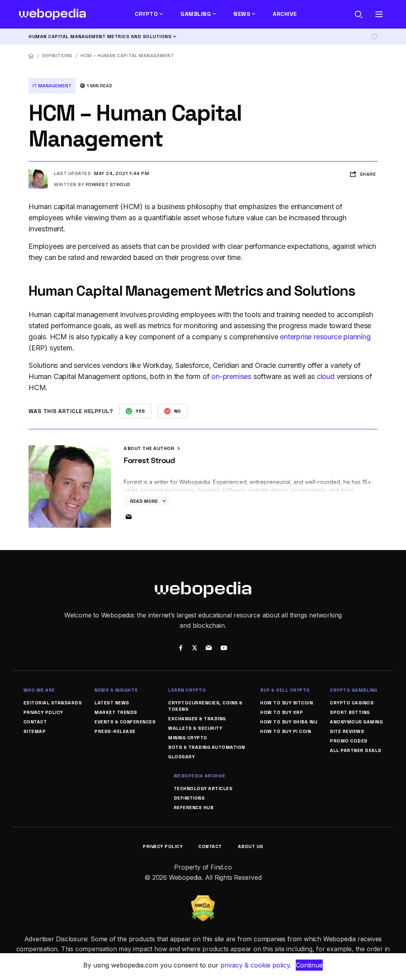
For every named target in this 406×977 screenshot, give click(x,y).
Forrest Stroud (108, 184)
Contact (35, 722)
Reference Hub (194, 807)
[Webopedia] (52, 14)
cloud (326, 376)
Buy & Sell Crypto (285, 690)
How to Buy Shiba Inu (288, 722)
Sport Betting (350, 712)
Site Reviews (347, 731)
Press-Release (115, 731)
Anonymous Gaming (356, 722)
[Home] (31, 55)
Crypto (146, 13)
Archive (285, 13)
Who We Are (39, 690)
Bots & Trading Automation (206, 747)
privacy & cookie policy (255, 965)
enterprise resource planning (325, 337)
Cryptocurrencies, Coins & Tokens (205, 706)
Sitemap (34, 731)
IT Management (52, 86)
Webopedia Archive (200, 776)
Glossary (181, 757)
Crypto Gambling (353, 690)
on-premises (231, 376)
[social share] (181, 649)
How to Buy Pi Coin (285, 731)
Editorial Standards (52, 703)
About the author (150, 448)
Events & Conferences (124, 722)
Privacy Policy (43, 712)
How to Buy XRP (281, 712)
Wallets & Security (195, 728)
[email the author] (128, 517)
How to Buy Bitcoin (286, 703)
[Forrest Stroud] (38, 172)
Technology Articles (203, 788)
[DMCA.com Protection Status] (203, 900)
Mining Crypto (187, 738)
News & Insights (116, 690)
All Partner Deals (355, 750)
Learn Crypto (187, 690)
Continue (309, 965)
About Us (250, 846)
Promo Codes (349, 741)
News (242, 13)
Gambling (195, 13)
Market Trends (115, 712)
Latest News (111, 703)
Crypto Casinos (351, 703)
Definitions (57, 55)
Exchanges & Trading (197, 718)
